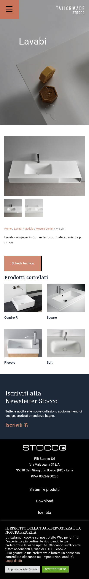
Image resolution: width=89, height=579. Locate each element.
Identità (44, 512)
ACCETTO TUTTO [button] (55, 569)
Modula (28, 228)
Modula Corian (44, 228)
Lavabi (18, 228)
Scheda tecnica (23, 263)
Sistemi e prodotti (44, 489)
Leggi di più (13, 561)
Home (8, 228)
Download (44, 501)
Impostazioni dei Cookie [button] (22, 569)
